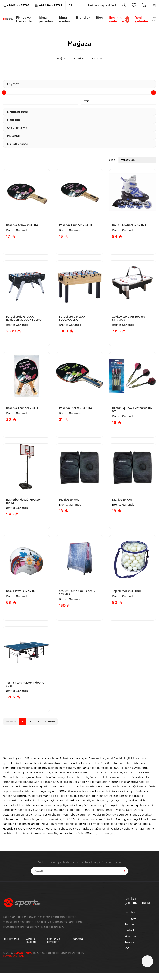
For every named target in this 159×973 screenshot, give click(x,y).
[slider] (4, 92)
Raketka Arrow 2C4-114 (22, 225)
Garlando (97, 58)
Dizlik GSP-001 (122, 499)
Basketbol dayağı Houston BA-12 (23, 501)
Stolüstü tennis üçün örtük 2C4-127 (77, 592)
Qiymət (13, 84)
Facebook (131, 912)
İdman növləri (64, 19)
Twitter (129, 924)
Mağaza (61, 58)
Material (13, 136)
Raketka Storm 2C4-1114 (75, 408)
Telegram (131, 942)
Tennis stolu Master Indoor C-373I (26, 684)
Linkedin (130, 930)
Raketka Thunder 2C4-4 (22, 408)
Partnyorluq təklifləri (102, 5)
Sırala (112, 159)
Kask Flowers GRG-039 (21, 591)
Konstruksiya (17, 144)
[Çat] (147, 961)
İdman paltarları (46, 19)
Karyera (77, 938)
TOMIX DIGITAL (13, 955)
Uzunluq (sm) (17, 112)
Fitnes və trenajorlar (24, 19)
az (70, 5)
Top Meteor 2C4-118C (126, 591)
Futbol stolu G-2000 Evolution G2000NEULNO (24, 318)
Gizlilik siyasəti (31, 940)
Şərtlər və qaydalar (53, 940)
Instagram (131, 918)
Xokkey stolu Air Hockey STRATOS (128, 318)
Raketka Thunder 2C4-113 (76, 225)
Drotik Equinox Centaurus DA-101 (132, 409)
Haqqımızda (11, 938)
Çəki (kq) (14, 120)
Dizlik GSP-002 (69, 499)
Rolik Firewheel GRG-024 (129, 225)
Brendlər (83, 17)
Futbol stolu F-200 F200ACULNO (72, 318)
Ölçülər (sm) (17, 128)
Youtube (130, 936)
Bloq (99, 17)
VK (127, 948)
